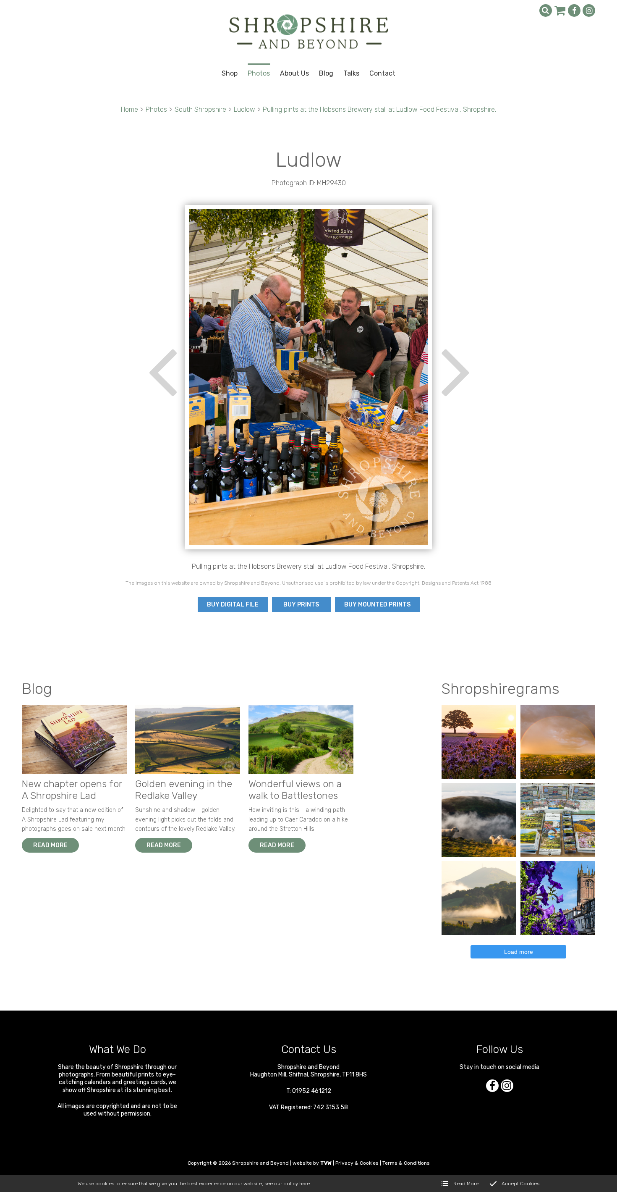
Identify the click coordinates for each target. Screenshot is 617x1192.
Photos (156, 109)
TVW (326, 1163)
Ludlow (244, 109)
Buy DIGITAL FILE (233, 604)
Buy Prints (301, 604)
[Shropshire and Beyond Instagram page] (589, 10)
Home (129, 109)
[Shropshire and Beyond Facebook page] (574, 10)
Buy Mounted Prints (377, 604)
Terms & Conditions (406, 1163)
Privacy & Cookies (357, 1163)
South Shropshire (200, 109)
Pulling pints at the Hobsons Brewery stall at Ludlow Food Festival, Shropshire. (379, 109)
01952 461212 (311, 1091)
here (304, 1184)
